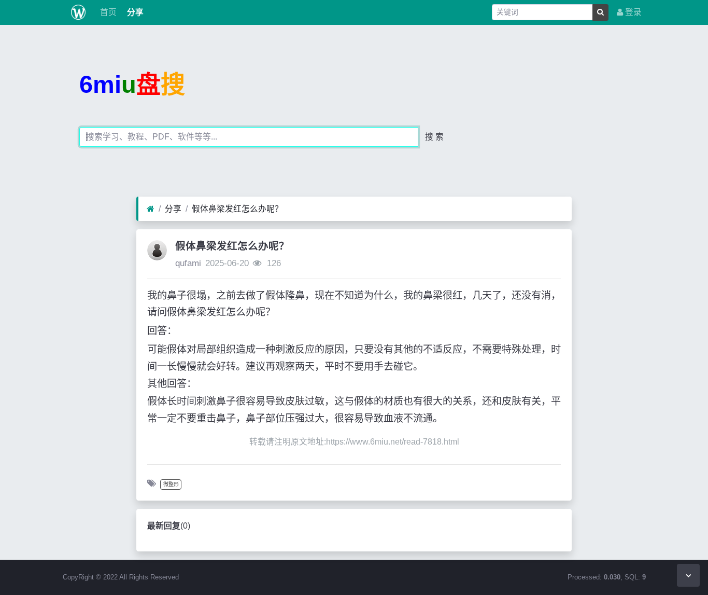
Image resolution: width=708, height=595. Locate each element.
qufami (188, 263)
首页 (107, 12)
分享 (134, 12)
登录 (632, 12)
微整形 (171, 484)
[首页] (150, 209)
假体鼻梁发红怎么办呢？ (237, 208)
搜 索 (434, 136)
